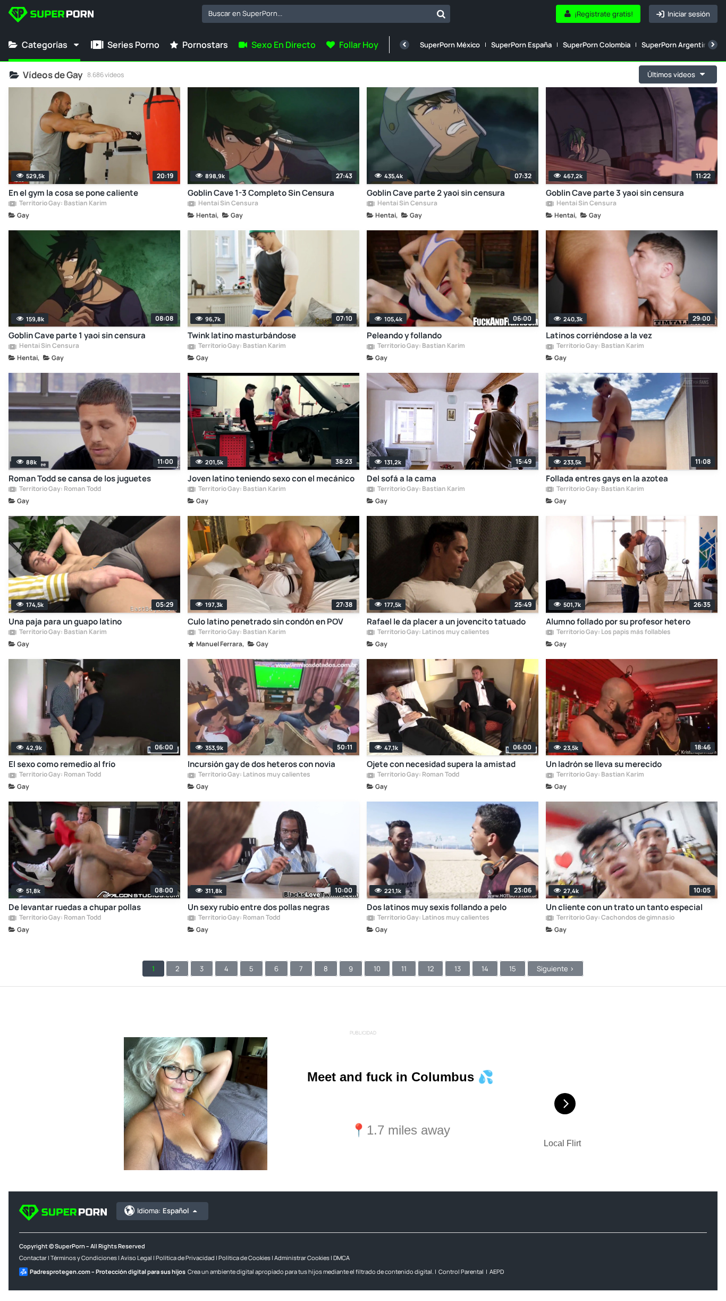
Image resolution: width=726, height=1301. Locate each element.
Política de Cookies (244, 1258)
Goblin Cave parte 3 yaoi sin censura (615, 192)
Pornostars (205, 45)
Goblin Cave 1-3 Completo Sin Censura (261, 192)
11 (404, 968)
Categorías (44, 45)
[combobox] (326, 14)
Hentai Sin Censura (227, 203)
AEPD (496, 1271)
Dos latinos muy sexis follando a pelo (436, 907)
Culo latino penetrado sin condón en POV (265, 621)
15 (512, 968)
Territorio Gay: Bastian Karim (62, 203)
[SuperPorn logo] (51, 16)
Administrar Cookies (302, 1258)
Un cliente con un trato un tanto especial (624, 907)
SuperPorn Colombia (596, 44)
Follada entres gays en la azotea (607, 478)
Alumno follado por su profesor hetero (618, 621)
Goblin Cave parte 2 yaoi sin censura (436, 192)
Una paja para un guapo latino (65, 621)
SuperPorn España (521, 44)
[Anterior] (404, 44)
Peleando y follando (404, 335)
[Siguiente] (712, 44)
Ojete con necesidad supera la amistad (441, 764)
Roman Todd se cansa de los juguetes (80, 478)
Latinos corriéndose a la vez (599, 335)
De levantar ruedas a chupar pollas (75, 907)
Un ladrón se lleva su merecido (604, 764)
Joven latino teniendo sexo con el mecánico (271, 478)
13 (457, 968)
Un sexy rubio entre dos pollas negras (259, 907)
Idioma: (163, 1210)
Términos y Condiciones (83, 1258)
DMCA (341, 1258)
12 (430, 968)
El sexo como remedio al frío (62, 764)
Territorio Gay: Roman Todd (59, 489)
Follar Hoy (358, 45)
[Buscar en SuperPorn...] (441, 14)
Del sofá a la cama (401, 478)
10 (377, 968)
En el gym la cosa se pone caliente (73, 192)
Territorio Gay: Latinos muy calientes (432, 632)
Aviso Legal (136, 1258)
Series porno (133, 45)
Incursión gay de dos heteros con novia (261, 764)
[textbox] (317, 13)
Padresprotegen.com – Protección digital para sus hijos (107, 1271)
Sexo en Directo (283, 45)
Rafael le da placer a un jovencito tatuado (446, 621)
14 (485, 968)
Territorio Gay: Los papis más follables (613, 632)
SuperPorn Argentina (676, 44)
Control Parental (461, 1271)
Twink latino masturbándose (242, 335)
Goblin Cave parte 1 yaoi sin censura (77, 335)
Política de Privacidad (185, 1258)
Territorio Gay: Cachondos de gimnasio (614, 918)
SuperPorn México (450, 44)
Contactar (33, 1258)
